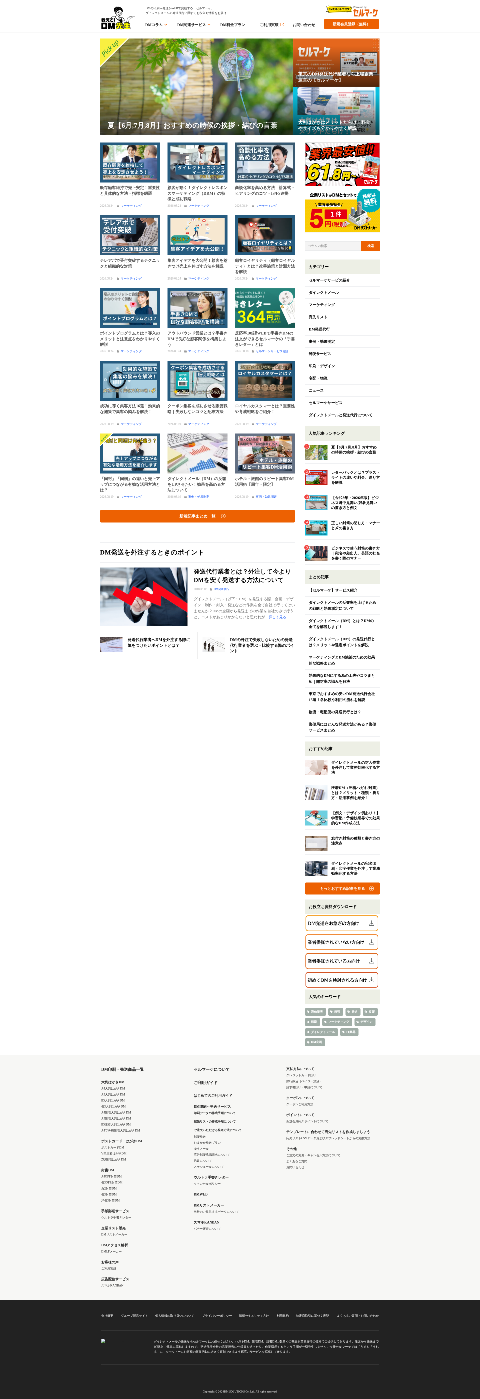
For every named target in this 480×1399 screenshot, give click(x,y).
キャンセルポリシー (207, 1184)
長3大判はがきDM (113, 1106)
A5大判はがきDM (113, 1094)
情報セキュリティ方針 (254, 1316)
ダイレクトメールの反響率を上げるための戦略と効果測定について (342, 605)
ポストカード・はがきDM (121, 1141)
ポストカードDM (112, 1147)
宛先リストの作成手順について (215, 1121)
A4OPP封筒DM (111, 1176)
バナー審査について (207, 1228)
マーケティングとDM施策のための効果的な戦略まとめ (342, 660)
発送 (355, 1012)
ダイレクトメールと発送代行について (340, 415)
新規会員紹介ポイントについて (307, 1121)
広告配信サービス (115, 1279)
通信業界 (317, 1012)
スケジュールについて (209, 1166)
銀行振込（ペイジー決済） (304, 1081)
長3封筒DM (109, 1194)
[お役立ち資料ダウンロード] (342, 923)
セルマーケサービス (325, 403)
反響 (372, 1012)
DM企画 (316, 1042)
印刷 (314, 1022)
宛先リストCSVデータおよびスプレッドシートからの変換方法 (328, 1138)
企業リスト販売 (113, 1228)
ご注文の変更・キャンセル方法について (313, 1155)
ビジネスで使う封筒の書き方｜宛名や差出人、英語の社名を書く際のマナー (355, 553)
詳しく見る (277, 617)
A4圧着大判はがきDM (116, 1112)
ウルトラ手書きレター (116, 1217)
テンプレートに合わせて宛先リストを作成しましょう (328, 1132)
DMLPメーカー (111, 1251)
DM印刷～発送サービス (212, 1106)
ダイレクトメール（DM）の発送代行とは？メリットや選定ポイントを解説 (342, 642)
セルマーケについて (212, 1069)
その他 (291, 1149)
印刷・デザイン (322, 366)
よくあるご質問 (296, 1161)
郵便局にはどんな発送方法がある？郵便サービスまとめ (342, 727)
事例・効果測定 (198, 496)
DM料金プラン (232, 25)
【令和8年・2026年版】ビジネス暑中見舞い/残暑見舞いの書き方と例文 (355, 503)
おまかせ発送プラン (207, 1142)
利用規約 (283, 1316)
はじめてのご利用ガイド (213, 1096)
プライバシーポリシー (217, 1316)
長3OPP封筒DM (111, 1182)
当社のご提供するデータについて (216, 1212)
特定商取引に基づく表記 (312, 1316)
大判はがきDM (112, 1082)
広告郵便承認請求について (212, 1154)
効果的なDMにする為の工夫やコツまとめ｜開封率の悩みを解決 (342, 679)
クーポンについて (300, 1098)
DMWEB (201, 1194)
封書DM (107, 1170)
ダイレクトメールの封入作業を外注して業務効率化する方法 (355, 767)
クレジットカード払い (301, 1075)
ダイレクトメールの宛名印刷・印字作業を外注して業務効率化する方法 (355, 869)
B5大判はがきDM (113, 1100)
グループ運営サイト (134, 1316)
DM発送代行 (221, 589)
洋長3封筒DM (110, 1200)
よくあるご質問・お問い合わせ (358, 1316)
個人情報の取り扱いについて (174, 1316)
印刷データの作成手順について (215, 1113)
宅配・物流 (318, 378)
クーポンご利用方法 (299, 1104)
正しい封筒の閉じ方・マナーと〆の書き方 (355, 525)
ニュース (316, 390)
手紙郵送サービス (115, 1211)
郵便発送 (200, 1136)
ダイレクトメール (324, 292)
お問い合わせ (304, 25)
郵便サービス (320, 354)
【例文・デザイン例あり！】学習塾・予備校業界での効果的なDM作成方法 (355, 818)
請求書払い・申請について (304, 1087)
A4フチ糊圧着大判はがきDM (120, 1130)
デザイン (366, 1022)
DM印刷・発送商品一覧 (122, 1069)
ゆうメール (201, 1148)
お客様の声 (110, 1262)
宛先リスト (318, 317)
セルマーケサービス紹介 (272, 351)
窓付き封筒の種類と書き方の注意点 (355, 840)
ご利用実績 (269, 25)
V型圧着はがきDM (113, 1153)
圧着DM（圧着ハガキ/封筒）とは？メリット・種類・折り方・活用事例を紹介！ (355, 793)
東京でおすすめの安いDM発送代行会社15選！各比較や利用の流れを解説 (342, 697)
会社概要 (107, 1316)
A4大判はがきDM (113, 1088)
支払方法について (300, 1069)
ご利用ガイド (206, 1082)
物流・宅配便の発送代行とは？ (335, 712)
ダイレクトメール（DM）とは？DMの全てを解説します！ (341, 624)
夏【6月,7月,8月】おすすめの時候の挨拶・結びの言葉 (354, 449)
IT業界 (351, 1032)
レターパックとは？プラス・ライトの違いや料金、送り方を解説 (355, 477)
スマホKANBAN (112, 1285)
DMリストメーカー (114, 1234)
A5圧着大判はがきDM (116, 1118)
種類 (337, 1012)
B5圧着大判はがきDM (116, 1124)
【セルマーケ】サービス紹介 (333, 590)
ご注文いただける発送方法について (218, 1130)
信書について (203, 1160)
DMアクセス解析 (114, 1245)
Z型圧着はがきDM (113, 1159)
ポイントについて (300, 1115)
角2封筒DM (109, 1188)
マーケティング (131, 206)
